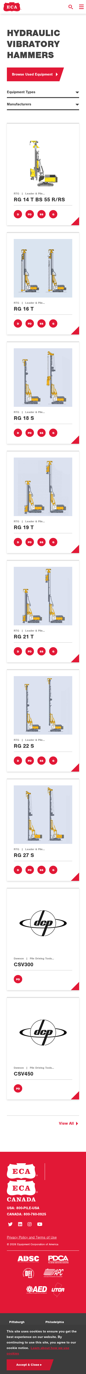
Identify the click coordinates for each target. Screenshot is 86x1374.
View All (66, 1123)
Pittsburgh (17, 1322)
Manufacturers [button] (19, 104)
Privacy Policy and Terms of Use (32, 1237)
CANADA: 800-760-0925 (26, 1214)
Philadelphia (54, 1322)
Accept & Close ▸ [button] (29, 1365)
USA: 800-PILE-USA (23, 1208)
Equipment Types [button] (21, 92)
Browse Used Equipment (32, 74)
